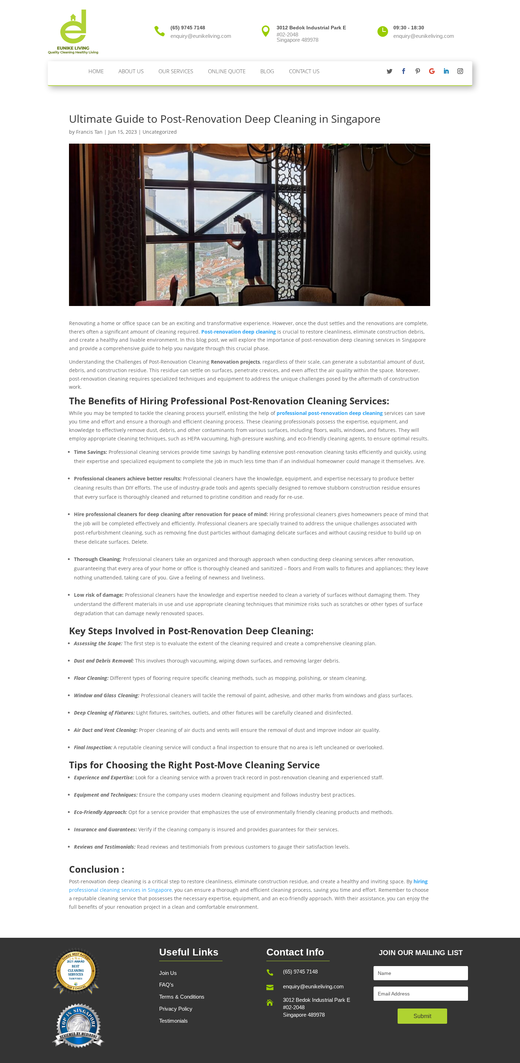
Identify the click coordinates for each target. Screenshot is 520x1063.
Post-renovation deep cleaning (238, 331)
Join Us (168, 973)
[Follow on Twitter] (389, 71)
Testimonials (173, 1021)
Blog (267, 71)
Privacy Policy (175, 1009)
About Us (131, 71)
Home (96, 71)
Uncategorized (160, 131)
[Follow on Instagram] (460, 71)
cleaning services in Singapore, (136, 889)
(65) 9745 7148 (300, 972)
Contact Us (304, 71)
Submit (422, 1016)
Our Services (175, 71)
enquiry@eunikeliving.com (313, 986)
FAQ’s (166, 985)
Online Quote (226, 71)
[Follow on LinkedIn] (446, 71)
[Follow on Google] (432, 71)
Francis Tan (89, 131)
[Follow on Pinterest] (417, 71)
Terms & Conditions (181, 997)
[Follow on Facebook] (403, 71)
